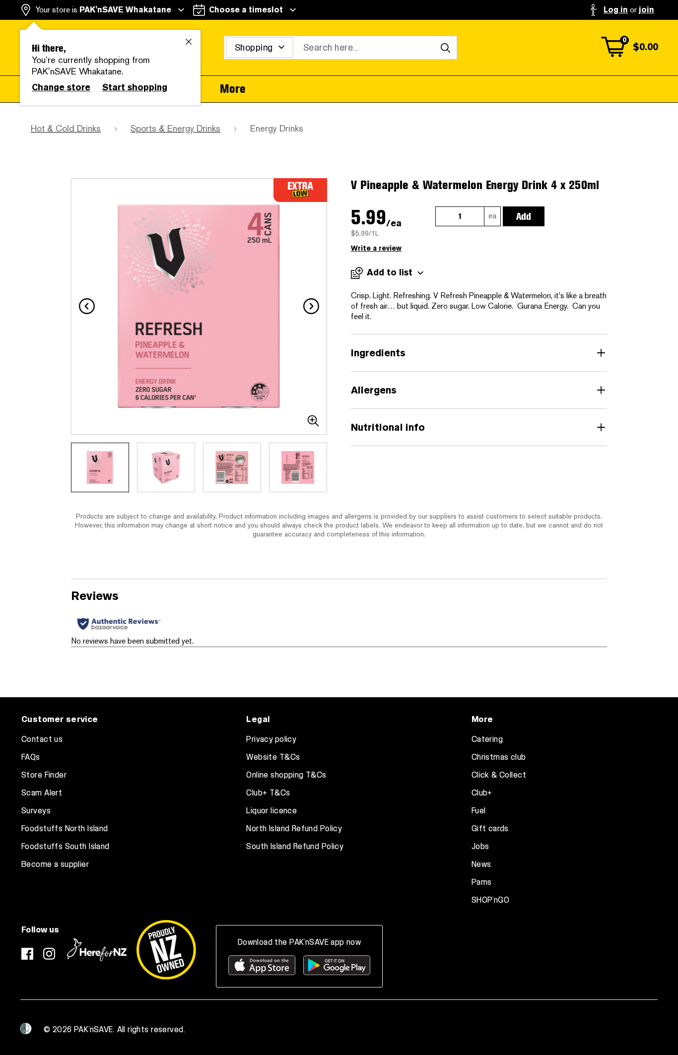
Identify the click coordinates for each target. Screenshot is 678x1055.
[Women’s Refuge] (26, 1029)
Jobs (480, 847)
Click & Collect (499, 775)
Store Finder (44, 775)
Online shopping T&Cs (286, 775)
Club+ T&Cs (268, 793)
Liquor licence (271, 811)
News (481, 864)
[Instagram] (49, 954)
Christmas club (499, 757)
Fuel (479, 811)
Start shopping (134, 87)
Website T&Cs (273, 757)
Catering (487, 739)
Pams (482, 882)
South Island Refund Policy (294, 847)
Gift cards (490, 829)
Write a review (376, 248)
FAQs (30, 757)
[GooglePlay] (336, 965)
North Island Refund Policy (294, 829)
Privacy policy (271, 739)
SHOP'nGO (490, 900)
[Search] (445, 48)
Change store (61, 87)
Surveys (36, 811)
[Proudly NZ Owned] (166, 950)
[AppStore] (261, 965)
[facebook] (27, 954)
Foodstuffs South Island (65, 847)
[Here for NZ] (97, 949)
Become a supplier (55, 864)
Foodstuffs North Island (64, 829)
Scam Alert (41, 793)
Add (523, 216)
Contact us (42, 739)
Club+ (482, 793)
